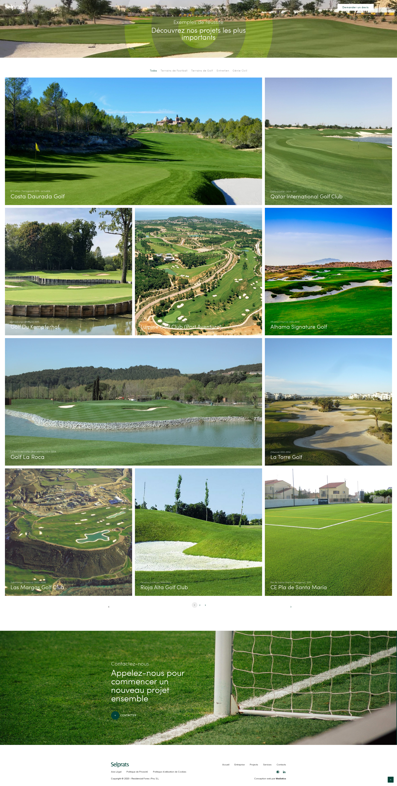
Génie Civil (240, 70)
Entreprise (168, 7)
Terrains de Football (174, 70)
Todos (153, 70)
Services (200, 7)
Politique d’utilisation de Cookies (169, 771)
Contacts (216, 7)
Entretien (223, 70)
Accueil (151, 7)
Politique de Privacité (137, 771)
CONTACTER (128, 715)
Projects (185, 7)
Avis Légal (116, 771)
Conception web (262, 778)
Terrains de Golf (202, 70)
